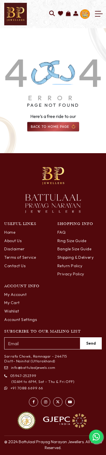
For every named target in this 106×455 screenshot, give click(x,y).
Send (91, 343)
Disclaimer (14, 248)
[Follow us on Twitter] (57, 402)
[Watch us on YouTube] (70, 402)
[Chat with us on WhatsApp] (96, 437)
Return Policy (70, 265)
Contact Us (14, 265)
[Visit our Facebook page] (33, 402)
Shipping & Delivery (75, 257)
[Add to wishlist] (60, 13)
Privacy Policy (70, 273)
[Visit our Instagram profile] (45, 402)
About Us (12, 240)
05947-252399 (23, 375)
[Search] (52, 14)
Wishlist (11, 311)
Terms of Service (20, 257)
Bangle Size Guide (74, 248)
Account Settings (20, 319)
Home (9, 232)
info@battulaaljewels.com (33, 367)
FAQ (61, 232)
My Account (15, 294)
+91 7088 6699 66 (26, 388)
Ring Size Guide (71, 240)
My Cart (12, 302)
